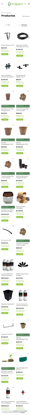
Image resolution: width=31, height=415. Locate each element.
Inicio (2, 12)
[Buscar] (25, 4)
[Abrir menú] (2, 4)
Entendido (22, 412)
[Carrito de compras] (29, 4)
